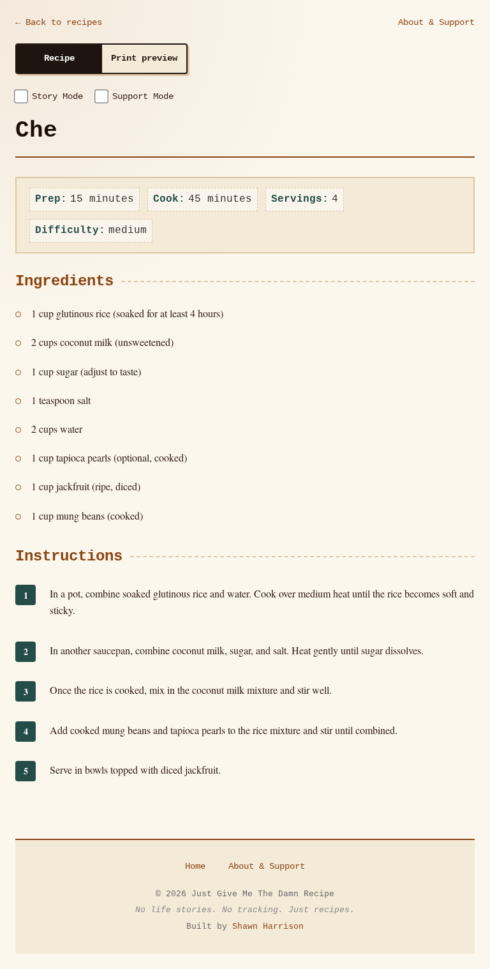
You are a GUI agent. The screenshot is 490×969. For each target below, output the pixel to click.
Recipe (59, 58)
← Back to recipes (58, 22)
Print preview (144, 58)
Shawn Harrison (268, 926)
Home (195, 866)
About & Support (436, 22)
